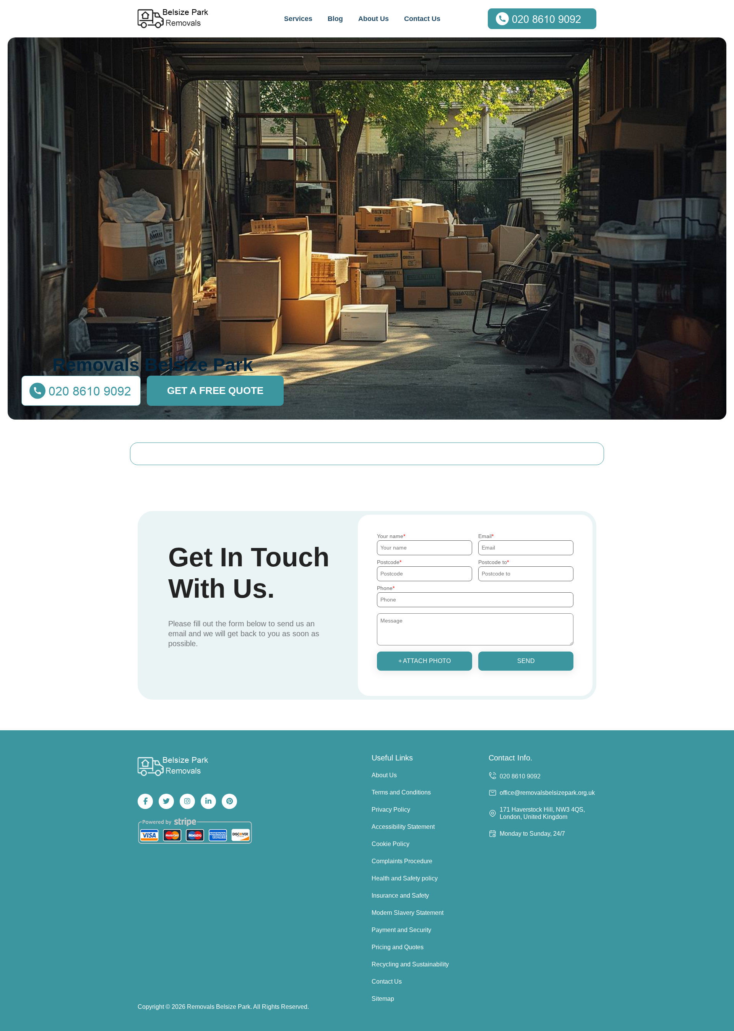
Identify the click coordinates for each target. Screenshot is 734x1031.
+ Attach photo (424, 661)
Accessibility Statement (403, 827)
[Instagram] (187, 801)
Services (298, 19)
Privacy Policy (391, 809)
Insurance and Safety (400, 895)
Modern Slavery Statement (407, 912)
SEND (526, 661)
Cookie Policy (390, 844)
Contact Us (422, 19)
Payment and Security (401, 930)
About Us (373, 19)
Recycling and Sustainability (410, 964)
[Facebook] (145, 801)
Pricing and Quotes (398, 947)
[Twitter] (166, 801)
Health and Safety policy (405, 878)
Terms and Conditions (401, 792)
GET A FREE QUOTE (215, 390)
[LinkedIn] (208, 801)
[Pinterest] (229, 801)
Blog (335, 19)
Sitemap (383, 998)
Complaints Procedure (402, 861)
